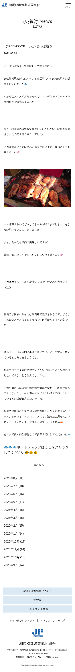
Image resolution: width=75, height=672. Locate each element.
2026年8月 (11, 478)
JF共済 (61, 620)
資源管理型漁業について (37, 591)
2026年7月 (11, 486)
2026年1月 (11, 533)
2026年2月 (11, 525)
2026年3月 (11, 517)
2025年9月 (11, 565)
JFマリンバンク (49, 620)
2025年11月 (11, 549)
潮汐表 (37, 600)
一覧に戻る (37, 465)
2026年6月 (11, 494)
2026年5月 (11, 502)
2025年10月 (11, 557)
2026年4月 (11, 509)
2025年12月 (11, 541)
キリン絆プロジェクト (22, 620)
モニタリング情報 (37, 609)
